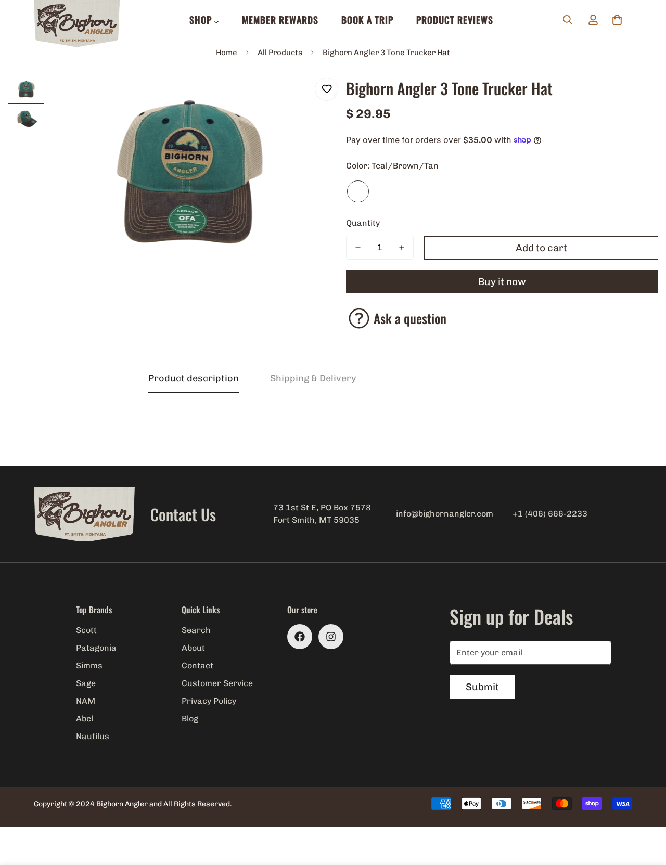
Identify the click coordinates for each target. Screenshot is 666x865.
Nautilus (92, 736)
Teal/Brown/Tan (358, 191)
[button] (617, 20)
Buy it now (502, 282)
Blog (190, 719)
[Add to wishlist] (326, 89)
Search (196, 630)
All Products (280, 52)
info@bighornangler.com (444, 514)
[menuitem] (204, 20)
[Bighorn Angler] (77, 24)
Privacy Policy (209, 701)
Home (226, 52)
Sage (86, 683)
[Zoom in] (298, 97)
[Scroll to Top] (646, 808)
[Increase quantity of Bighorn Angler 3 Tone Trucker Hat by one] (401, 247)
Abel (84, 719)
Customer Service (217, 683)
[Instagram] (330, 636)
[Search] (567, 19)
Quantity (363, 223)
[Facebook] (299, 636)
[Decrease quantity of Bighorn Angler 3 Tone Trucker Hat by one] (358, 247)
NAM (85, 701)
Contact (197, 665)
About (193, 648)
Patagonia (96, 648)
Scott (86, 630)
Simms (89, 665)
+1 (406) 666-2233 (550, 514)
